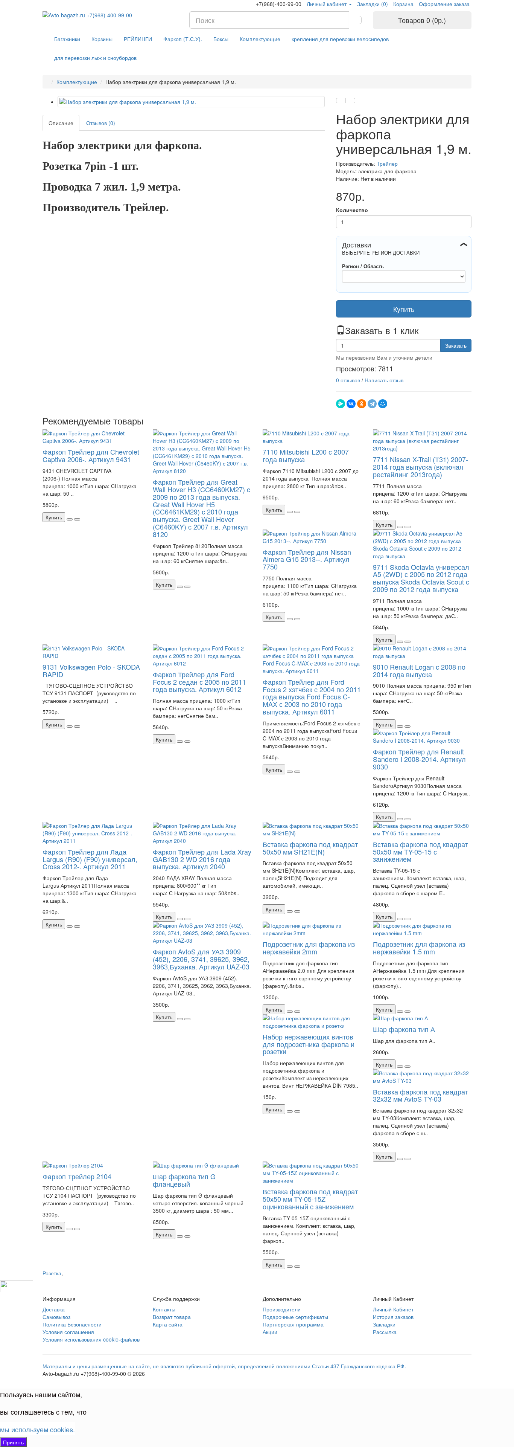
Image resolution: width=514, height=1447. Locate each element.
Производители (282, 1309)
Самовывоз (56, 1316)
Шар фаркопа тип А (404, 1029)
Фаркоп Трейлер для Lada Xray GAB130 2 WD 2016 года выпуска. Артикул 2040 (202, 859)
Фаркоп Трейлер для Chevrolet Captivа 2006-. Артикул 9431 (91, 455)
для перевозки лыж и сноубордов (95, 57)
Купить (403, 309)
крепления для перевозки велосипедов (340, 39)
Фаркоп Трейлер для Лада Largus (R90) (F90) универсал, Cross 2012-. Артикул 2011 (90, 859)
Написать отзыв (384, 380)
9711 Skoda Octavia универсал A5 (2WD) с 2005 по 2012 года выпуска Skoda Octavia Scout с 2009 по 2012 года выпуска (421, 578)
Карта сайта (167, 1324)
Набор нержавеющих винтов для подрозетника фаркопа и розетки (308, 1044)
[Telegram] (372, 403)
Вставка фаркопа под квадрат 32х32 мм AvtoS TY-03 (420, 1095)
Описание (61, 123)
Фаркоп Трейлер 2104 (77, 1176)
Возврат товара (172, 1316)
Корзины (102, 39)
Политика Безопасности (72, 1324)
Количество (352, 210)
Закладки (384, 1324)
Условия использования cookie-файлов (91, 1339)
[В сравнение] (350, 100)
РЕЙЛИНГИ (138, 39)
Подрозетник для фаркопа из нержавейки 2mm (309, 947)
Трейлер (387, 163)
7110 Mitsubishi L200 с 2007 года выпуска (306, 455)
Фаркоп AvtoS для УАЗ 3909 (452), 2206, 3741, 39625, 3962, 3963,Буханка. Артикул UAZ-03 (201, 958)
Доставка (54, 1309)
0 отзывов (348, 380)
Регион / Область (363, 266)
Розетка (52, 1273)
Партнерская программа (293, 1324)
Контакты (164, 1309)
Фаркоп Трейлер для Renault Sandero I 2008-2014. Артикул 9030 (419, 758)
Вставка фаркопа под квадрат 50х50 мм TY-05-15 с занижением (420, 851)
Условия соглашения (68, 1332)
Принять (13, 1442)
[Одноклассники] (361, 403)
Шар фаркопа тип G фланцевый (184, 1180)
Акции (270, 1332)
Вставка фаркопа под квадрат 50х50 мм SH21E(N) (310, 847)
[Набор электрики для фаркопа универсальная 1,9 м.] (191, 101)
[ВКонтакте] (351, 403)
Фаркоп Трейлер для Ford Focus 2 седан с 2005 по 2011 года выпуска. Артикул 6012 (199, 681)
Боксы (220, 39)
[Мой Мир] (382, 403)
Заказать (456, 345)
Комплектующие (260, 39)
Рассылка (385, 1332)
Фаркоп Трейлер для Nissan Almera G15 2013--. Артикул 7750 (307, 559)
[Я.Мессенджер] (340, 403)
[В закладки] (341, 100)
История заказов (393, 1316)
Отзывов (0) (100, 123)
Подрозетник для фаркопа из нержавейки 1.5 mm (419, 947)
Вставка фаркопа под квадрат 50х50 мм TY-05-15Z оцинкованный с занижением (310, 1198)
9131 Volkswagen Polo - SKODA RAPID (91, 670)
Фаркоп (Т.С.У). (182, 39)
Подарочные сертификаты (295, 1316)
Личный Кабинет (393, 1309)
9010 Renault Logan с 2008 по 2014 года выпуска (419, 670)
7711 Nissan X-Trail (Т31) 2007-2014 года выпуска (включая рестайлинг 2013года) (420, 466)
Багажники (67, 39)
